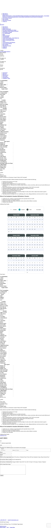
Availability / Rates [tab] (6, 78)
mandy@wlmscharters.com (13, 519)
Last (27, 450)
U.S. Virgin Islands (14, 15)
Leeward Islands (31, 15)
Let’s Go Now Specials (7, 18)
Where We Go (5, 14)
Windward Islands (24, 15)
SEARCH (4, 47)
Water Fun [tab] (4, 73)
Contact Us (4, 21)
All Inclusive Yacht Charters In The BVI (10, 31)
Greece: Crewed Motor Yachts (21, 16)
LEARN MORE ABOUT (5, 51)
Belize (19, 15)
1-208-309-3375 (3, 519)
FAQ (8, 527)
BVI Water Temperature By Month (9, 30)
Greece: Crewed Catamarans (9, 16)
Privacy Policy (3, 527)
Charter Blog (12, 527)
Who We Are (5, 13)
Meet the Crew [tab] (5, 74)
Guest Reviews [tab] (5, 77)
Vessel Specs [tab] (5, 72)
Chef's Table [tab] (4, 76)
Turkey (28, 16)
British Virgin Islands (6, 15)
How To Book (5, 19)
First (13, 450)
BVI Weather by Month (7, 32)
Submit (1, 475)
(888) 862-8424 (3, 526)
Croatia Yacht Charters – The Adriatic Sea (10, 37)
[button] (9, 215)
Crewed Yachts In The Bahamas (36, 16)
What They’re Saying (6, 20)
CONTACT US (3, 435)
